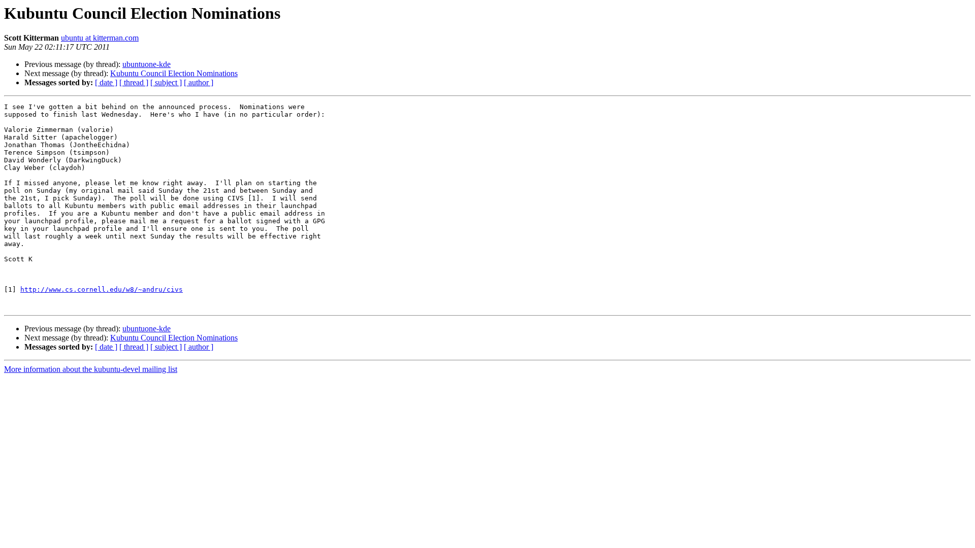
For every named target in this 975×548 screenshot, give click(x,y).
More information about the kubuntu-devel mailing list (90, 369)
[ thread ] (133, 82)
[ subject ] (166, 82)
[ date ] (106, 82)
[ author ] (198, 82)
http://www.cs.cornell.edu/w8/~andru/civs (101, 289)
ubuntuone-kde (146, 64)
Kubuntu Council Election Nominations (174, 73)
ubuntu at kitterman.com (100, 37)
